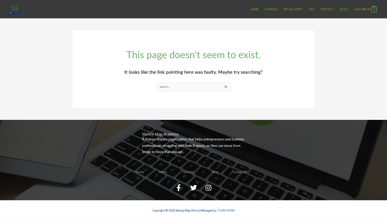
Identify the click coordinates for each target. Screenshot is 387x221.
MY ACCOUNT (293, 9)
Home (255, 9)
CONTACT (327, 9)
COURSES (271, 9)
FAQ (311, 9)
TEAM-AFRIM (226, 210)
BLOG (344, 9)
